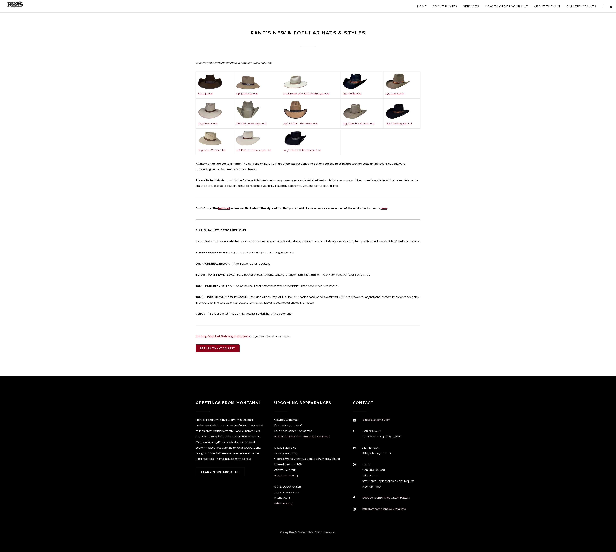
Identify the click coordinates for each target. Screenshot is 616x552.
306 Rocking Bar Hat (399, 123)
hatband (224, 208)
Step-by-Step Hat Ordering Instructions (223, 336)
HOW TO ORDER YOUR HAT (506, 6)
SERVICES (471, 6)
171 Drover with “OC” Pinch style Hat (306, 93)
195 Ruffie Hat (352, 93)
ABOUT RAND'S (445, 6)
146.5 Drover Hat (247, 93)
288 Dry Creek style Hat (251, 123)
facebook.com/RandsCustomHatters (386, 497)
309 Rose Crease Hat (211, 150)
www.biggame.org (286, 475)
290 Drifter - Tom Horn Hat (300, 123)
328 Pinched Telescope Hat (253, 150)
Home (422, 6)
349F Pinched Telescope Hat (302, 150)
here (384, 208)
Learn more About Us (220, 472)
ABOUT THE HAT (547, 6)
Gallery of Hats (581, 6)
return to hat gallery (217, 348)
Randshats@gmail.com (376, 419)
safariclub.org (283, 503)
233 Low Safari (395, 93)
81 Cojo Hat (205, 93)
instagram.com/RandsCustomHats (384, 508)
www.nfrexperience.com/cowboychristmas (302, 436)
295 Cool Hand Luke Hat (358, 123)
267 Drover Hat (208, 123)
